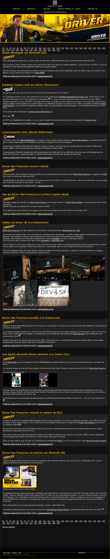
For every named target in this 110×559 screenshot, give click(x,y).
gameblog (56, 238)
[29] (21, 50)
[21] (89, 48)
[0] (3, 48)
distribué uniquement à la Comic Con (73, 97)
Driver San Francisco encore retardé (25, 166)
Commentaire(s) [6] (45, 346)
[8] (32, 48)
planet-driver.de (79, 334)
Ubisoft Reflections (27, 140)
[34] (44, 50)
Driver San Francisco (55, 12)
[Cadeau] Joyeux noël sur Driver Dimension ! (31, 84)
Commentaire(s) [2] (45, 444)
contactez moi (90, 120)
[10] (39, 48)
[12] (48, 48)
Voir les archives (8, 527)
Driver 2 (31, 9)
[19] (80, 48)
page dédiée (40, 73)
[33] (40, 50)
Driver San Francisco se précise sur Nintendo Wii (33, 452)
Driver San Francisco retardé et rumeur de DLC (32, 412)
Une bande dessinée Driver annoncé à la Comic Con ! (36, 354)
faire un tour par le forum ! (96, 441)
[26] (8, 50)
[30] (26, 50)
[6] (25, 48)
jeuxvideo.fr (45, 240)
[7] (29, 48)
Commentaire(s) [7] (44, 158)
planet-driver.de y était (71, 230)
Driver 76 (92, 9)
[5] (21, 48)
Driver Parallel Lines (69, 9)
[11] (44, 48)
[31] (31, 50)
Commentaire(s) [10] (45, 124)
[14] (57, 48)
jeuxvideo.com (58, 240)
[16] (67, 48)
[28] (17, 50)
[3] (14, 48)
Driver (16, 9)
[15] (62, 48)
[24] (103, 48)
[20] (85, 48)
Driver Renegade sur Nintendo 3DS (24, 52)
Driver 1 (60, 441)
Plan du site (6, 552)
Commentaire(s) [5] (44, 76)
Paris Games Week (74, 202)
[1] (7, 48)
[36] (53, 50)
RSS (19, 552)
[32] (35, 50)
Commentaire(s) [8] (45, 214)
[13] (53, 48)
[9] (36, 48)
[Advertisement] (55, 537)
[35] (49, 50)
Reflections (81, 552)
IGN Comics (12, 362)
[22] (94, 48)
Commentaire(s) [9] (45, 513)
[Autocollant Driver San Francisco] (54, 306)
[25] (3, 50)
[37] (58, 50)
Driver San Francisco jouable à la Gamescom (31, 317)
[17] (71, 48)
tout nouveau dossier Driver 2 (58, 510)
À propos (14, 552)
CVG (105, 174)
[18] (76, 48)
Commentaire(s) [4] (44, 404)
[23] (99, 48)
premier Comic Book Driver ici (40, 112)
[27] (12, 50)
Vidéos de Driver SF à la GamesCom (25, 222)
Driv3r (46, 9)
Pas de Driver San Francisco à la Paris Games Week (35, 194)
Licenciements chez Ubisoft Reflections (27, 132)
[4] (18, 48)
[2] (10, 48)
